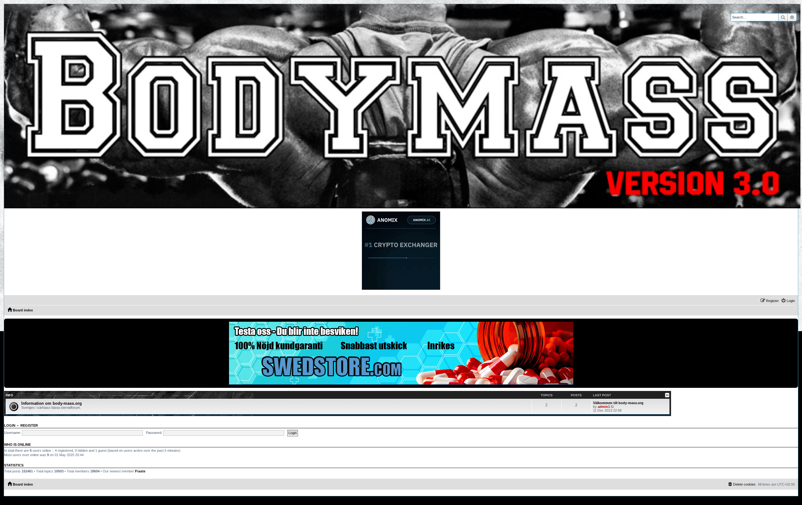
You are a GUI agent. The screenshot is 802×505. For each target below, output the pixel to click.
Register (29, 425)
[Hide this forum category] (667, 395)
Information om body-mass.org (51, 403)
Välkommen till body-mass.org (618, 403)
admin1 (604, 407)
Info (9, 395)
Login (9, 425)
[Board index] (402, 106)
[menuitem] (788, 301)
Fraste (140, 471)
